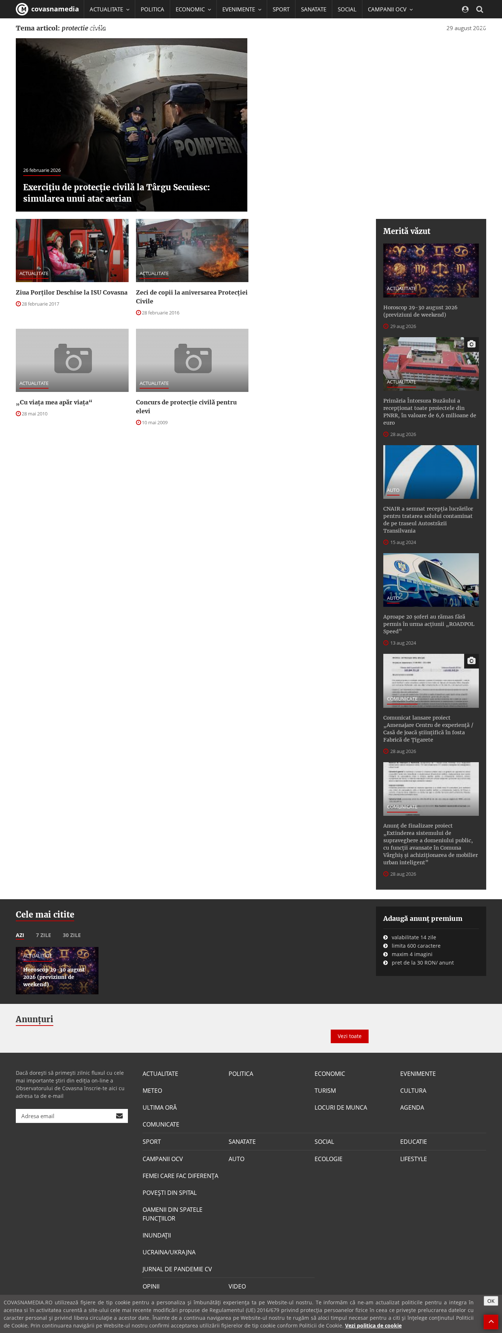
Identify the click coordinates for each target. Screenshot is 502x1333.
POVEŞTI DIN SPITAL (170, 1193)
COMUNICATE (402, 698)
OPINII (151, 1286)
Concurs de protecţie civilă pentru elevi (186, 407)
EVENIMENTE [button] (239, 9)
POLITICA (152, 9)
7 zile (43, 935)
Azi (20, 935)
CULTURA (413, 1091)
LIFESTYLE (413, 1159)
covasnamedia (54, 8)
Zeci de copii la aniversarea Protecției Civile (192, 297)
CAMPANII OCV (163, 1159)
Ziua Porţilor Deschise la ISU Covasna (72, 292)
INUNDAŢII (157, 1235)
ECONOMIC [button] (191, 9)
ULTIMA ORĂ (160, 1107)
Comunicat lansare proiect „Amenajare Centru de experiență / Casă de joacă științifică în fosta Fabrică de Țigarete (428, 728)
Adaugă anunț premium (422, 918)
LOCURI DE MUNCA (341, 1107)
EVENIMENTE (418, 1074)
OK (491, 1300)
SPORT (281, 9)
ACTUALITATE (34, 273)
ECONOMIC (330, 1074)
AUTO (393, 490)
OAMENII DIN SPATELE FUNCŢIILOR (172, 1214)
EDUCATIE (102, 27)
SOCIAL (347, 9)
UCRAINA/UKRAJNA (169, 1252)
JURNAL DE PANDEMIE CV (177, 1269)
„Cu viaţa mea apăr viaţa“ (54, 402)
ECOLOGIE (329, 1159)
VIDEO (237, 1286)
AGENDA (412, 1107)
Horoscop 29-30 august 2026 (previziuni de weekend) (420, 311)
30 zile (72, 935)
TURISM (325, 1091)
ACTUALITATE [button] (107, 9)
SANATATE (313, 9)
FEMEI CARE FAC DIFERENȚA (180, 1176)
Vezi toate (350, 1036)
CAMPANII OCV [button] (388, 9)
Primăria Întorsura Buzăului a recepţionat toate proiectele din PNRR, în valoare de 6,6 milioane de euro (429, 411)
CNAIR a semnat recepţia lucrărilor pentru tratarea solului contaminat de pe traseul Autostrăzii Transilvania (428, 519)
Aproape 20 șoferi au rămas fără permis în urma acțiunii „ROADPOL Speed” (428, 624)
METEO (152, 1091)
